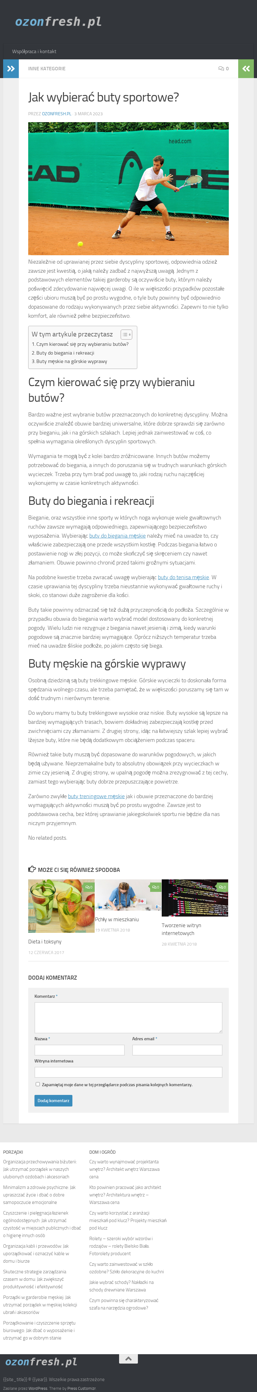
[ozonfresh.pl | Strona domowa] (61, 21)
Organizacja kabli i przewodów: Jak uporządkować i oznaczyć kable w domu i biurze (36, 1253)
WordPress (38, 1388)
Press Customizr (81, 1388)
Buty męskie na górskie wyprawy (71, 361)
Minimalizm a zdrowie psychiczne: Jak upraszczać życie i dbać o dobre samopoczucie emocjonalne (39, 1195)
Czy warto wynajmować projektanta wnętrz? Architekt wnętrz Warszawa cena (124, 1169)
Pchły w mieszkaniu (117, 919)
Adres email (144, 1039)
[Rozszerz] (11, 68)
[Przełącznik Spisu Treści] (123, 334)
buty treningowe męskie (96, 796)
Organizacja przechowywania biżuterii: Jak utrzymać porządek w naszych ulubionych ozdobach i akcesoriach (40, 1169)
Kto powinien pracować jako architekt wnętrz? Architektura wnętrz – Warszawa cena (125, 1195)
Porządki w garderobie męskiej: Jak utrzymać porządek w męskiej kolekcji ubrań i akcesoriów (40, 1305)
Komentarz (46, 996)
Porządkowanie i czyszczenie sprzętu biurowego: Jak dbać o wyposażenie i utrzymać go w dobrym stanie (39, 1330)
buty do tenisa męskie (183, 577)
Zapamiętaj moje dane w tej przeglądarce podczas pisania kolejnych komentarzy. (117, 1084)
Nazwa (42, 1039)
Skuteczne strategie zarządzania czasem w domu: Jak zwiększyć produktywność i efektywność (34, 1279)
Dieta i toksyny (44, 941)
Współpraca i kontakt (34, 51)
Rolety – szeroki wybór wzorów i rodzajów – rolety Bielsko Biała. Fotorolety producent (121, 1246)
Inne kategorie (47, 69)
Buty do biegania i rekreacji (65, 353)
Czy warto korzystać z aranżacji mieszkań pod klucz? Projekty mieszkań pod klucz (127, 1220)
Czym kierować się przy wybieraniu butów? (82, 344)
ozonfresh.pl (56, 114)
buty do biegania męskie (117, 535)
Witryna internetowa (53, 1061)
